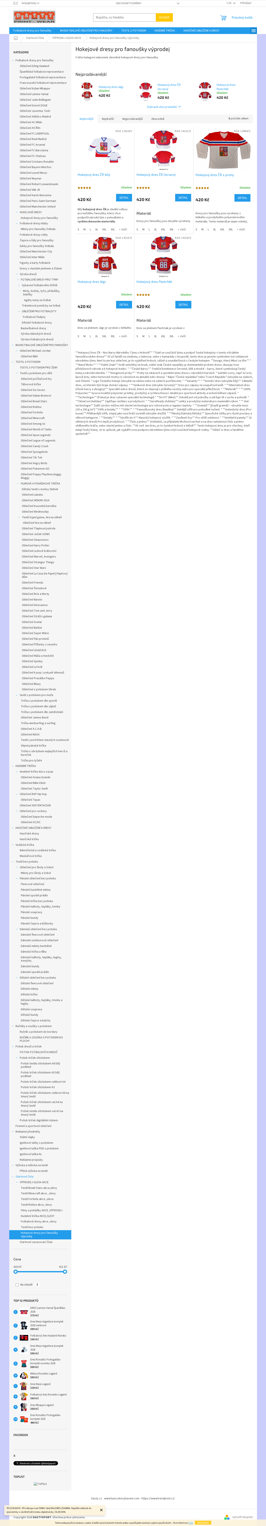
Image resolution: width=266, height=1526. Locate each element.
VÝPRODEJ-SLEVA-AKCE (34, 1182)
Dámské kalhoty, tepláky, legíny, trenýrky (41, 959)
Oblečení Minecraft (33, 418)
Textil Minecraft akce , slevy (38, 1193)
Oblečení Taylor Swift (34, 789)
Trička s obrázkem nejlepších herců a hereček (44, 753)
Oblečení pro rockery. (33, 811)
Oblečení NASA (30, 734)
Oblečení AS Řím (30, 128)
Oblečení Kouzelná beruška (39, 506)
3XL (113, 229)
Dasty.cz (96, 1498)
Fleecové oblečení (32, 884)
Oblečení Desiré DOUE (34, 105)
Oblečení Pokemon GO (35, 469)
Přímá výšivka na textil (34, 1171)
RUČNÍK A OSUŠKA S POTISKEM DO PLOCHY (41, 1039)
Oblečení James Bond (34, 717)
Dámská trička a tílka (33, 952)
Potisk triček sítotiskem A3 (38, 1087)
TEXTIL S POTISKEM (28, 362)
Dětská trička (29, 994)
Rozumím (203, 1522)
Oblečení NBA (29, 356)
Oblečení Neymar (30, 178)
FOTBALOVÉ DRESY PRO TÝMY (39, 280)
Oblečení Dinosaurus (35, 605)
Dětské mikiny (29, 989)
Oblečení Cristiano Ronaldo (37, 162)
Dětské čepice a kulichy (35, 1020)
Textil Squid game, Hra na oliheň (42, 517)
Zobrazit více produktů (162, 106)
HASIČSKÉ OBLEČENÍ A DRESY (33, 828)
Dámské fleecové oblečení (37, 935)
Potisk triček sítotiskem (35, 1058)
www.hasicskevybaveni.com (121, 1498)
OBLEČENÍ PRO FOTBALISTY (39, 311)
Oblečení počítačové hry (36, 379)
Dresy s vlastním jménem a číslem (41, 268)
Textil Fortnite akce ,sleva (37, 1199)
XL (96, 229)
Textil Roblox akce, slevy (36, 1205)
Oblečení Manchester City (36, 251)
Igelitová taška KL (31, 1154)
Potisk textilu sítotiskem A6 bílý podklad (40, 1065)
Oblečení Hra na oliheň (37, 523)
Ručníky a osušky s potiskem (34, 1026)
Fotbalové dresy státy (34, 235)
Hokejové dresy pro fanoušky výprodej (39, 1235)
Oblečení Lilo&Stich (34, 650)
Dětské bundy (29, 1015)
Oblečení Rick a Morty (35, 594)
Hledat (164, 17)
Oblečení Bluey (31, 684)
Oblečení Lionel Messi (33, 173)
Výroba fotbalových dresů (37, 339)
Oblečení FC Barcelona (34, 150)
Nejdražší (108, 119)
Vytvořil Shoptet (242, 1517)
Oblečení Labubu (32, 495)
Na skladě (29, 1285)
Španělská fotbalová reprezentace (42, 72)
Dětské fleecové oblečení (37, 983)
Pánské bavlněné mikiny (36, 890)
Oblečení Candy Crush (34, 446)
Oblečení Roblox (31, 407)
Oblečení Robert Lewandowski (39, 184)
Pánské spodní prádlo (34, 895)
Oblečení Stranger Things (38, 562)
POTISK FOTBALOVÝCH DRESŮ (38, 1052)
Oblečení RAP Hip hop (33, 794)
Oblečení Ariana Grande (35, 777)
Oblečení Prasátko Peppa (38, 678)
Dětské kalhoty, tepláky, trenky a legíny (41, 1002)
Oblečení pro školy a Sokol (36, 867)
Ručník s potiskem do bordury (38, 1032)
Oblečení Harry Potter (35, 545)
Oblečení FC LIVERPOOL (34, 134)
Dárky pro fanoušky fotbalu (37, 246)
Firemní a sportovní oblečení (33, 1126)
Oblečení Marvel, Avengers (39, 557)
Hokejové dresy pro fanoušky (39, 218)
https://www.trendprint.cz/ (158, 1498)
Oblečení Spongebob (34, 452)
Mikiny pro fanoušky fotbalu (38, 229)
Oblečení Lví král (32, 667)
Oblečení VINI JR (30, 190)
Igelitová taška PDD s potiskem (39, 1148)
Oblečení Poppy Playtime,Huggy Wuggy (41, 476)
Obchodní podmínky (129, 3)
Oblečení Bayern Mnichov (36, 167)
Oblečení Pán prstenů (35, 639)
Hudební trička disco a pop (36, 772)
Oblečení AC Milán (31, 122)
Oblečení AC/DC (31, 822)
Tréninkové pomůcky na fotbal (41, 306)
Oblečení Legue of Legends (38, 441)
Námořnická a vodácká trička (38, 850)
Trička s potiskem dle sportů (39, 701)
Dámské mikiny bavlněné (36, 946)
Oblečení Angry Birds (34, 463)
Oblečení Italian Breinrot (36, 396)
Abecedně (157, 119)
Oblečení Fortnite (32, 412)
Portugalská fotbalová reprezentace (43, 77)
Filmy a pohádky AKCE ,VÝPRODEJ (41, 1210)
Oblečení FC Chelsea (33, 156)
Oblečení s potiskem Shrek (39, 689)
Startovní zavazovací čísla (36, 1242)
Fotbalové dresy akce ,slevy (39, 1221)
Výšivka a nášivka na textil (32, 1165)
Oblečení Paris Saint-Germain (38, 201)
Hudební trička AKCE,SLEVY (37, 1216)
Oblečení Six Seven (33, 390)
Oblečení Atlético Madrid (35, 117)
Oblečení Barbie (32, 628)
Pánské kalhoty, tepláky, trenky (40, 907)
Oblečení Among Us (33, 424)
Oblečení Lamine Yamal (34, 94)
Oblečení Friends (32, 583)
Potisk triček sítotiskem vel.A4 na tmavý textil (42, 1104)
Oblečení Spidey (32, 661)
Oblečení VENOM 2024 (35, 500)
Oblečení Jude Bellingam (35, 100)
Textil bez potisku (27, 862)
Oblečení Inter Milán (32, 257)
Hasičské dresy (29, 834)
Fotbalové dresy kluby (34, 223)
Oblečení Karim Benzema (35, 195)
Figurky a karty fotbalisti (35, 263)
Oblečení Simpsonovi (35, 540)
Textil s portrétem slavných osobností (45, 740)
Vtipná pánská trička (33, 746)
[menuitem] (32, 30)
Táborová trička (31, 384)
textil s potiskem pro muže (36, 695)
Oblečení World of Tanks (36, 429)
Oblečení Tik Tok (31, 458)
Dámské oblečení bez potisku (38, 929)
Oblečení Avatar (32, 622)
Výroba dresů (28, 274)
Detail (124, 197)
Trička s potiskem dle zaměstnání (42, 712)
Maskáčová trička (31, 856)
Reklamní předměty (28, 1132)
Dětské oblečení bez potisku (38, 978)
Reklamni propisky (31, 1160)
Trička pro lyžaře (31, 760)
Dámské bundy (30, 966)
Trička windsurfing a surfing (38, 723)
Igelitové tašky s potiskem (36, 1143)
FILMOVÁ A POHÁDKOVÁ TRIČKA (40, 484)
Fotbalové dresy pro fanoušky (35, 60)
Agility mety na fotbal (37, 300)
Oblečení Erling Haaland (34, 66)
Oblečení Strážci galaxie (37, 616)
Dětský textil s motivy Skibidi (40, 489)
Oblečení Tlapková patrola (38, 528)
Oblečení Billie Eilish (33, 783)
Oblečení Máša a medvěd (38, 656)
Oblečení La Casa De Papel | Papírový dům (45, 575)
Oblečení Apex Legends (36, 435)
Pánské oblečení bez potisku (38, 878)
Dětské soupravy (31, 1009)
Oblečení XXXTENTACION (35, 805)
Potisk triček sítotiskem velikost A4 (43, 1082)
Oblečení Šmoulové (34, 588)
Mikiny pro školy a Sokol (36, 873)
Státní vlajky (27, 1137)
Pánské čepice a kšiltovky (37, 924)
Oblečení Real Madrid (33, 139)
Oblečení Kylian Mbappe (35, 88)
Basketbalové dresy (33, 328)
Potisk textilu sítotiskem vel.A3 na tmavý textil (42, 1113)
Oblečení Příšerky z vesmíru (39, 644)
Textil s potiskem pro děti (36, 373)
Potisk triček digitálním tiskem (39, 1120)
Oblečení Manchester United (38, 207)
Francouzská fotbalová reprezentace (43, 83)
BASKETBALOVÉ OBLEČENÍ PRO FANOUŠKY (42, 345)
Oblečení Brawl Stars (34, 401)
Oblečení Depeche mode (36, 817)
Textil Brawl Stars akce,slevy (39, 1188)
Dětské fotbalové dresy (37, 323)
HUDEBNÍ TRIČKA (26, 766)
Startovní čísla (24, 1177)
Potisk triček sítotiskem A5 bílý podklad (40, 1074)
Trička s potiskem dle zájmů (38, 706)
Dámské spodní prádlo (35, 972)
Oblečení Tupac (31, 800)
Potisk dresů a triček (29, 1046)
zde (191, 1523)
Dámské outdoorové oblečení (39, 940)
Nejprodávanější (132, 119)
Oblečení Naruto (32, 600)
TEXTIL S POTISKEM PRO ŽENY (39, 368)
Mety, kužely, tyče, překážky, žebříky (41, 293)
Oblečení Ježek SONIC (36, 534)
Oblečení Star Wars (34, 568)
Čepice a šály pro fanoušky (37, 240)
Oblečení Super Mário (35, 633)
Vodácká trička (25, 845)
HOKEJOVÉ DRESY (31, 212)
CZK (229, 3)
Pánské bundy (29, 918)
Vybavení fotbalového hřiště (39, 285)
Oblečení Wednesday (35, 512)
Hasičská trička (29, 839)
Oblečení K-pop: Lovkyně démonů (43, 673)
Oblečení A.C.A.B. (31, 729)
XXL (104, 229)
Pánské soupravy (31, 912)
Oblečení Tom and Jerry (37, 611)
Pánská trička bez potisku (37, 901)
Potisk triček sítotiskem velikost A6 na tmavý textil (45, 1095)
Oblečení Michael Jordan (35, 351)
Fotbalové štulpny (34, 317)
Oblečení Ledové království (39, 551)
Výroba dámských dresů (36, 334)
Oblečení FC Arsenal (32, 145)
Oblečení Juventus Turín (35, 111)
